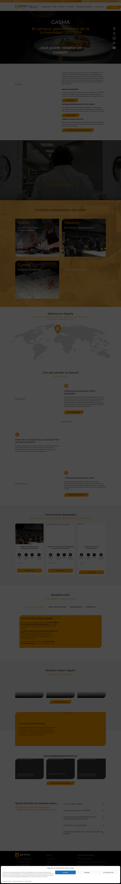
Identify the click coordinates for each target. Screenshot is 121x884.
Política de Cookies (7, 881)
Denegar (87, 872)
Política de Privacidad (18, 881)
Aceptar (65, 872)
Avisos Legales (27, 881)
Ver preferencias (108, 872)
